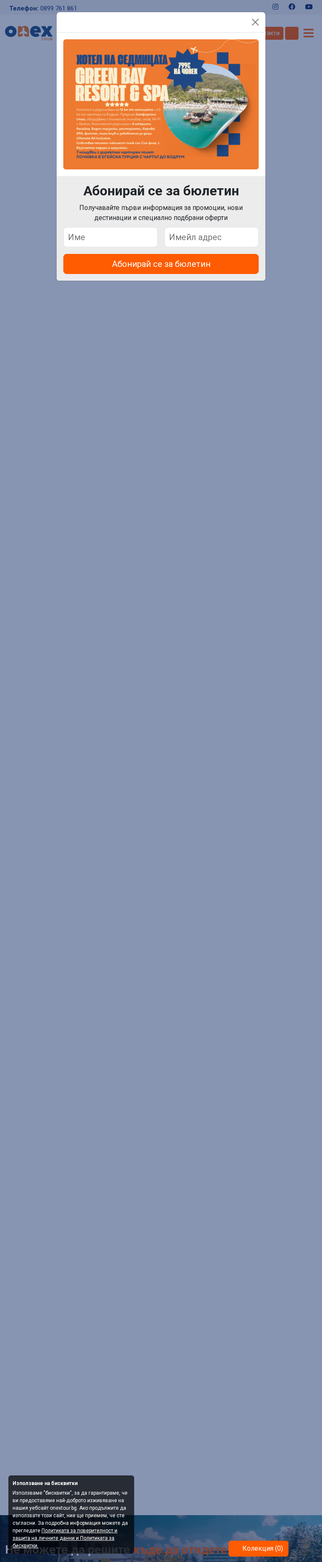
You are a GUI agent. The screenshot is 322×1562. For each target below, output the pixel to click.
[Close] (255, 22)
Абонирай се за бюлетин (161, 264)
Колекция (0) (262, 1548)
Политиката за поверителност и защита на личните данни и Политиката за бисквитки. (65, 1538)
